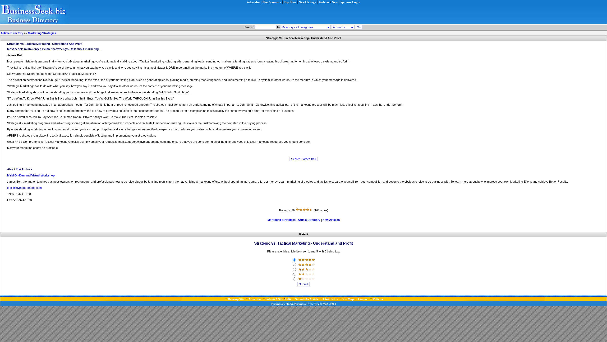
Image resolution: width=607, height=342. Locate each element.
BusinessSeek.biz (282, 304)
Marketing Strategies (42, 33)
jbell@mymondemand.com (24, 188)
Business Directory (306, 304)
